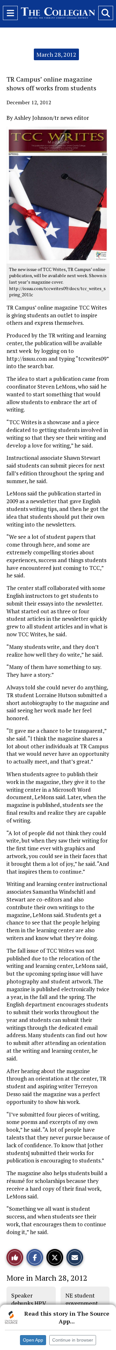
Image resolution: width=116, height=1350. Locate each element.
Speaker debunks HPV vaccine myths (30, 1303)
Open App (33, 1340)
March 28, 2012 (56, 54)
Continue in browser (72, 1340)
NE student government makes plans (81, 1303)
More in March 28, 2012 (46, 1278)
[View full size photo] (58, 194)
